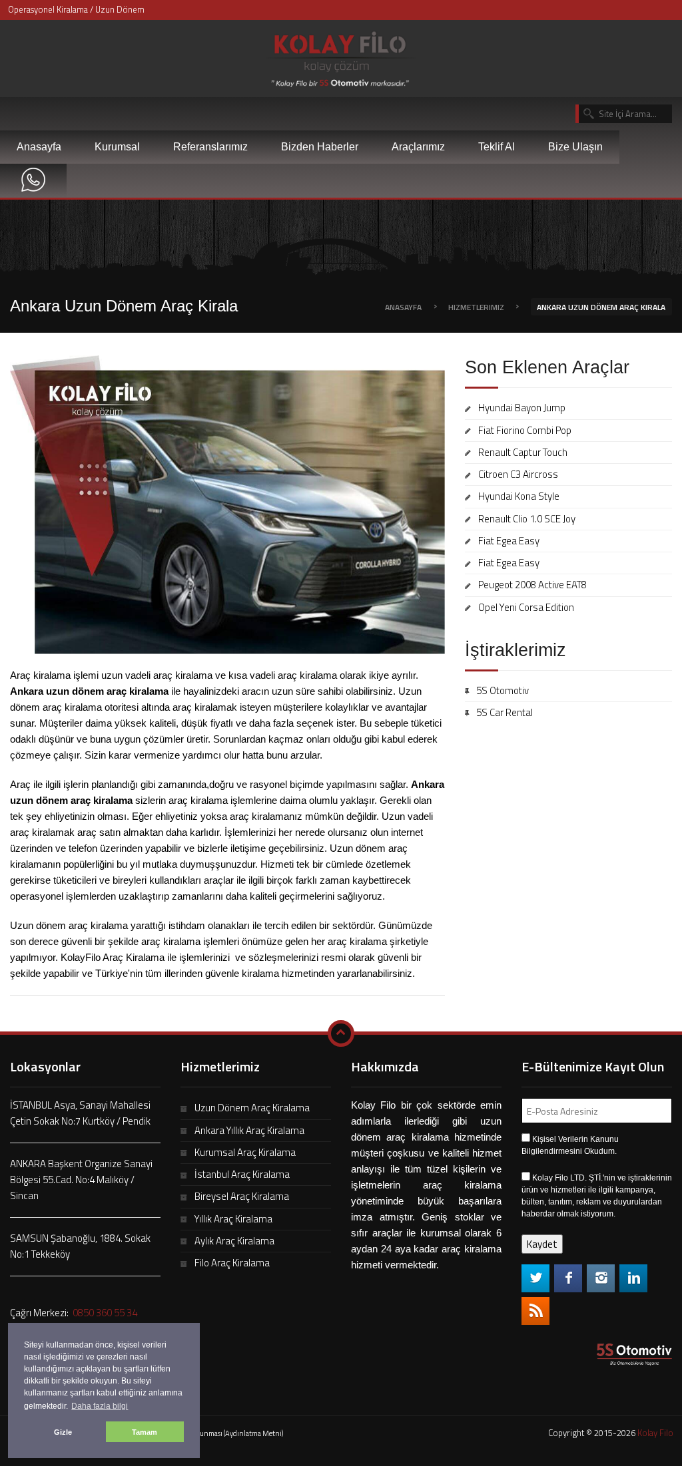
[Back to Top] (341, 1033)
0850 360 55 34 (104, 1312)
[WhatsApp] (33, 181)
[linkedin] (633, 1278)
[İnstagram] (601, 1278)
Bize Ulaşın (575, 146)
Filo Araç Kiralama (232, 1262)
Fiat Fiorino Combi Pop (524, 430)
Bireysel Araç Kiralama (241, 1196)
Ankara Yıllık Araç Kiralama (249, 1130)
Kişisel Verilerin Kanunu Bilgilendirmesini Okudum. (570, 1145)
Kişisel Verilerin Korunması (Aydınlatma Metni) (212, 1433)
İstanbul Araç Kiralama (242, 1174)
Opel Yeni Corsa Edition (526, 607)
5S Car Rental (504, 712)
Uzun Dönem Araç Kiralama (252, 1107)
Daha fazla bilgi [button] (99, 1406)
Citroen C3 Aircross (518, 474)
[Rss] (535, 1311)
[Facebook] (568, 1278)
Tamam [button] (144, 1432)
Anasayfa (39, 146)
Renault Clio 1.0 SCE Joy (526, 518)
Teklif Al (496, 146)
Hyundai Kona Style (518, 496)
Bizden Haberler (319, 146)
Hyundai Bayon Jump (521, 407)
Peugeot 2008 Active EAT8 (532, 584)
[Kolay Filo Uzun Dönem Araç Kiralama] (341, 56)
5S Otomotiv (502, 690)
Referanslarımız (210, 146)
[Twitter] (535, 1278)
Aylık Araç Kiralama (234, 1240)
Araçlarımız (418, 146)
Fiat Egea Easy (508, 540)
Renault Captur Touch (522, 452)
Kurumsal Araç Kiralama (245, 1152)
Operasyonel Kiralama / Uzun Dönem (76, 9)
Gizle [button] (63, 1432)
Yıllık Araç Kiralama (233, 1218)
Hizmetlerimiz (476, 307)
